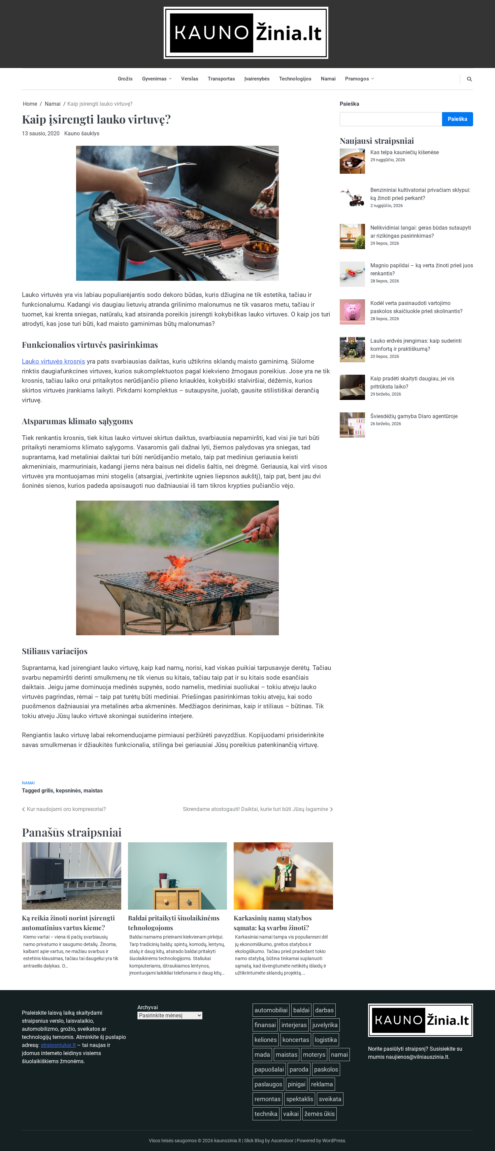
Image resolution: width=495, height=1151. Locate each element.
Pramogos (357, 79)
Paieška (349, 104)
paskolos (326, 1069)
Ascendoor (282, 1140)
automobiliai (271, 1010)
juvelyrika (325, 1024)
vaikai (291, 1113)
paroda (299, 1069)
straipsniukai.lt (58, 1045)
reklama (322, 1084)
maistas (93, 790)
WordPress (333, 1140)
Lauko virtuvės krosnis (53, 361)
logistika (326, 1039)
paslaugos (268, 1084)
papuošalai (269, 1069)
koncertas (296, 1039)
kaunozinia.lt (227, 1140)
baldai (301, 1010)
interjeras (294, 1024)
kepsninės (68, 790)
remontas (267, 1099)
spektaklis (299, 1099)
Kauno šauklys (81, 133)
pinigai (296, 1084)
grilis (47, 790)
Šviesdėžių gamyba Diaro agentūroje (414, 416)
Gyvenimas (154, 79)
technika (266, 1113)
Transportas (221, 79)
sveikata (330, 1099)
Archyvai (147, 1007)
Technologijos (295, 79)
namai (339, 1054)
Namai (328, 79)
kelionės (266, 1039)
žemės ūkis (319, 1113)
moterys (314, 1054)
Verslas (189, 79)
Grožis (125, 79)
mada (262, 1054)
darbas (324, 1010)
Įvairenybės (257, 79)
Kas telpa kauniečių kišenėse (404, 152)
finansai (265, 1024)
